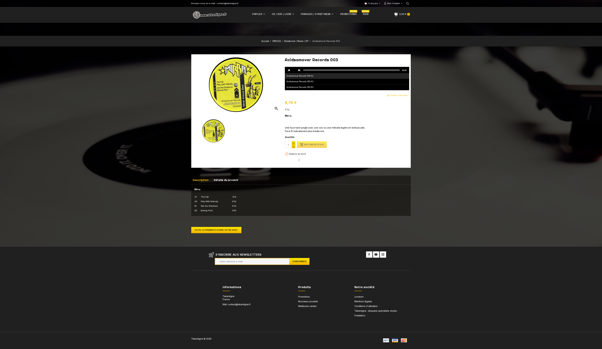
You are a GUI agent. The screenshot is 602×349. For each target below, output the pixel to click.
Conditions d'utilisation (366, 306)
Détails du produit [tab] (226, 180)
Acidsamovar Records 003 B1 (300, 87)
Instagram (383, 254)
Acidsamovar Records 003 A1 (299, 76)
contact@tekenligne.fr (239, 304)
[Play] (294, 70)
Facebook (369, 254)
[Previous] (289, 70)
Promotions (304, 296)
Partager (299, 160)
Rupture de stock (312, 144)
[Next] (299, 70)
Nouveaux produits (308, 301)
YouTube (376, 254)
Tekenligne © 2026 (201, 338)
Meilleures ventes (307, 306)
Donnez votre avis (397, 95)
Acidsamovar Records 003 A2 (299, 81)
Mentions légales (363, 301)
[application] (347, 78)
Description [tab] (201, 180)
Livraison (359, 296)
